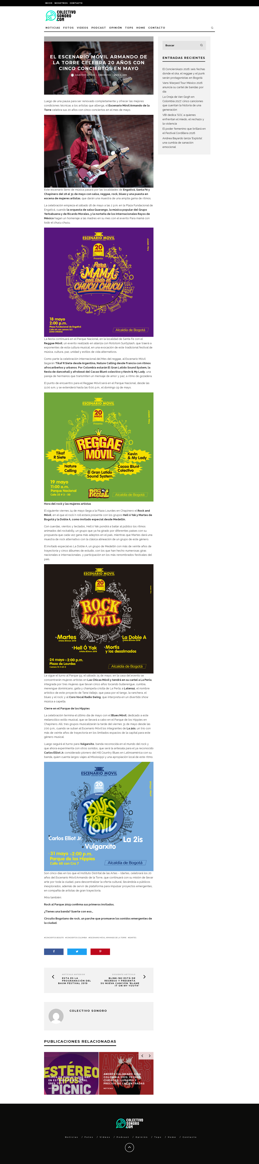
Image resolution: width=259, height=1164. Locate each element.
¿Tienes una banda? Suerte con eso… (68, 911)
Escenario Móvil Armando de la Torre (108, 938)
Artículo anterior (73, 974)
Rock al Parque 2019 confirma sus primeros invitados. (79, 904)
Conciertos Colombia (76, 938)
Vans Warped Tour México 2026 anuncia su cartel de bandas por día (183, 87)
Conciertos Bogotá (54, 938)
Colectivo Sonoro (85, 75)
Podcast (98, 27)
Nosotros (61, 3)
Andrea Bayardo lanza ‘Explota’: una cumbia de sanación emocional (182, 143)
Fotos (68, 27)
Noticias (53, 27)
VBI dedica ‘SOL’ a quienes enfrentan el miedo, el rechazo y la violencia (183, 119)
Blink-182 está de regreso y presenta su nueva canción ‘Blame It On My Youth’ (120, 982)
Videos (82, 27)
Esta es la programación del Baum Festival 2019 (74, 980)
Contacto (76, 3)
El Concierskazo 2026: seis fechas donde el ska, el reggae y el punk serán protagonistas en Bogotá (183, 73)
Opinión (115, 27)
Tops (129, 27)
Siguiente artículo (123, 974)
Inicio (48, 3)
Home (140, 27)
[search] (201, 45)
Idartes (132, 938)
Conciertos (104, 75)
